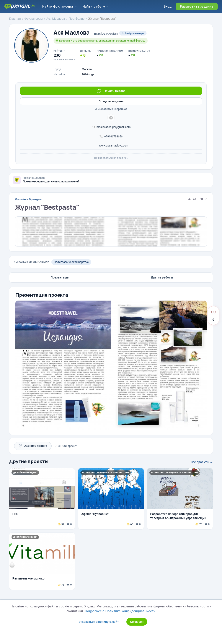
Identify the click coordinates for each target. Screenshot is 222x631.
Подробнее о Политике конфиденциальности (120, 611)
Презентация (60, 277)
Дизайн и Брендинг (29, 199)
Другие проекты (29, 461)
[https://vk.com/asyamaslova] (111, 117)
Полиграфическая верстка (71, 262)
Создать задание (111, 101)
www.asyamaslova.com (113, 145)
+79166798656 (113, 136)
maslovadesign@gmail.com (113, 127)
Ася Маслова (72, 32)
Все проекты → (202, 462)
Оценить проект (33, 446)
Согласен (137, 621)
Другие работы (162, 277)
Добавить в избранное (112, 109)
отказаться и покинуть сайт (99, 621)
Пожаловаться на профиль (111, 157)
